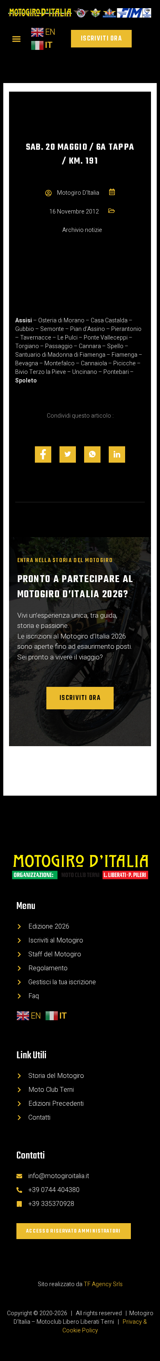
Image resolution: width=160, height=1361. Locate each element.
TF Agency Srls (103, 1284)
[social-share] (43, 454)
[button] (16, 38)
